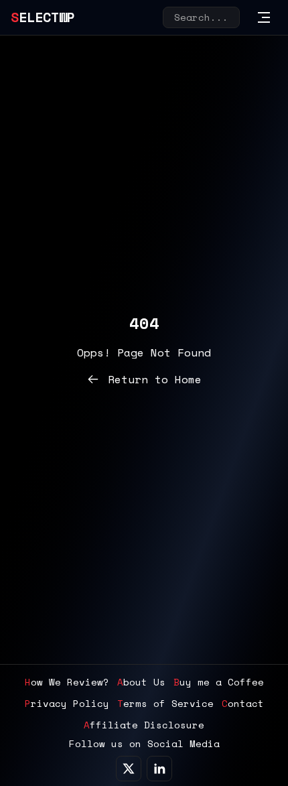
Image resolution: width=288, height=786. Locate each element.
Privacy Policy (67, 703)
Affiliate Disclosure (144, 725)
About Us (141, 682)
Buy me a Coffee (218, 682)
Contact (243, 703)
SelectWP (43, 17)
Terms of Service (165, 703)
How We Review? (67, 682)
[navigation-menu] (263, 17)
